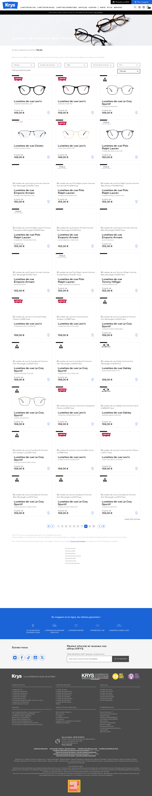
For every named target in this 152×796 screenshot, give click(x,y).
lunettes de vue (30, 768)
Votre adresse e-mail (85, 654)
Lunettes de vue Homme (19, 693)
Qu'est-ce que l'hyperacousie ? (21, 719)
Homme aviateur (70, 553)
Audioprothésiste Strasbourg (128, 761)
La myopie (59, 715)
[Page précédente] (52, 526)
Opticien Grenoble (125, 759)
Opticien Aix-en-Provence (28, 761)
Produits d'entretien (106, 700)
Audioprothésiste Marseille (76, 763)
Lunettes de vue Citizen (28, 146)
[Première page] (48, 526)
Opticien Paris (19, 759)
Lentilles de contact (106, 689)
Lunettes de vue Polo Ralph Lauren (115, 148)
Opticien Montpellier (100, 759)
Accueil (14, 50)
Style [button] (109, 7)
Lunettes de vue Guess (19, 696)
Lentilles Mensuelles (106, 698)
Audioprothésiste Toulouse (94, 761)
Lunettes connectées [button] (66, 7)
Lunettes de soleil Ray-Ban (64, 698)
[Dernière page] (103, 526)
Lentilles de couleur (106, 693)
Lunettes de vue (23, 50)
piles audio (51, 768)
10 (94, 526)
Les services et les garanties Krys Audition (25, 722)
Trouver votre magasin (78, 541)
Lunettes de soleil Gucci (63, 700)
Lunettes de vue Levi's (28, 102)
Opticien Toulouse (30, 759)
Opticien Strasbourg (77, 759)
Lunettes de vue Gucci (19, 698)
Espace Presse (104, 715)
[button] (148, 7)
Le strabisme (60, 719)
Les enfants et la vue (62, 717)
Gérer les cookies (105, 731)
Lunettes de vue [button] (28, 7)
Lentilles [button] (82, 7)
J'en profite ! (98, 12)
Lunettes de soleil (61, 689)
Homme (32, 50)
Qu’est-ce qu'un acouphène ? (21, 717)
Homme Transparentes (72, 563)
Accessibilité (104, 730)
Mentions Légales (105, 724)
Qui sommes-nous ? (106, 712)
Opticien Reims (42, 761)
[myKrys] (139, 7)
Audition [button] (92, 7)
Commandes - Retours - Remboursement (63, 748)
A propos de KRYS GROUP (108, 717)
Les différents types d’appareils (21, 715)
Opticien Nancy (64, 761)
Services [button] (118, 7)
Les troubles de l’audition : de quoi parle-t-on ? (26, 712)
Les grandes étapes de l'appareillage (23, 714)
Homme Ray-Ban (70, 558)
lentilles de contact (19, 768)
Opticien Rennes (113, 759)
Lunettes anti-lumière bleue (20, 702)
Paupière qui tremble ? (63, 722)
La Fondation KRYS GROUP (109, 719)
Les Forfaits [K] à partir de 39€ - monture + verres (27, 700)
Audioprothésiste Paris (77, 761)
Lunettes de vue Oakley (116, 369)
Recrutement (104, 721)
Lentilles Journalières (106, 695)
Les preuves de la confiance (108, 714)
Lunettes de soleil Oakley (63, 702)
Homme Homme (70, 548)
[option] (23, 65)
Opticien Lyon (41, 759)
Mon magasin (143, 2)
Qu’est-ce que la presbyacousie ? (22, 721)
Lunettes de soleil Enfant (63, 695)
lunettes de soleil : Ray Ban (101, 771)
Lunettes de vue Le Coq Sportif (117, 103)
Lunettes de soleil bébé (63, 696)
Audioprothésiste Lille (111, 761)
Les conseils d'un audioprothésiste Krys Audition (27, 724)
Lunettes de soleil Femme (64, 691)
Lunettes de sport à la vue (20, 704)
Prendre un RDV (122, 2)
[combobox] (23, 65)
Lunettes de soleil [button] (46, 7)
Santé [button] (102, 7)
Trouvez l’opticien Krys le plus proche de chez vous (71, 773)
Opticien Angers (53, 761)
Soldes (58, 704)
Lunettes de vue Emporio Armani (24, 192)
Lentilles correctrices (106, 691)
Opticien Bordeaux (53, 759)
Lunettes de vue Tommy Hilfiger (112, 281)
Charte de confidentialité (107, 722)
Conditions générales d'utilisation (110, 728)
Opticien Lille (89, 759)
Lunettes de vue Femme (19, 691)
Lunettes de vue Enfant (19, 695)
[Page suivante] (99, 526)
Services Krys (60, 714)
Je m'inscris (120, 659)
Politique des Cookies (107, 726)
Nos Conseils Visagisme (63, 712)
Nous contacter (67, 745)
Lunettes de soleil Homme (64, 693)
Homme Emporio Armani (73, 555)
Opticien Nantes (65, 759)
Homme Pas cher (70, 560)
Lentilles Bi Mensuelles (107, 696)
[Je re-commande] (143, 7)
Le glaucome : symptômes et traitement (68, 721)
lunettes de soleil (40, 768)
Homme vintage (70, 550)
